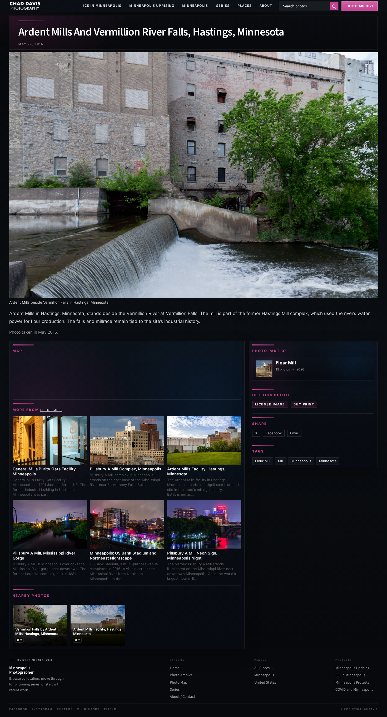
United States (265, 682)
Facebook (274, 433)
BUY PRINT (304, 404)
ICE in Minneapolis (102, 5)
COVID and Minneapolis (354, 689)
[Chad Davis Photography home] (25, 6)
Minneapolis (195, 5)
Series (223, 5)
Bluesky (92, 709)
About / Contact (182, 696)
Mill (281, 461)
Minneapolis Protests (352, 682)
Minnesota (327, 461)
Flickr (110, 709)
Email (294, 433)
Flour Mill (51, 409)
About (266, 5)
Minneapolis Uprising (151, 5)
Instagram (42, 709)
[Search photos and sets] (334, 6)
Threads (65, 709)
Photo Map (178, 682)
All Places (262, 668)
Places (244, 5)
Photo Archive (181, 675)
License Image (270, 404)
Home (175, 668)
